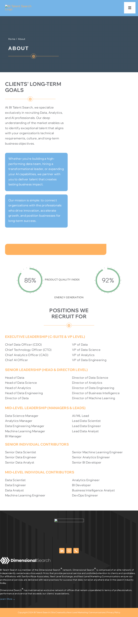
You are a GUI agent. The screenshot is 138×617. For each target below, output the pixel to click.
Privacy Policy (113, 612)
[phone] (76, 550)
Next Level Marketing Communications (86, 612)
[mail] (69, 550)
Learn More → (7, 599)
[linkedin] (62, 550)
